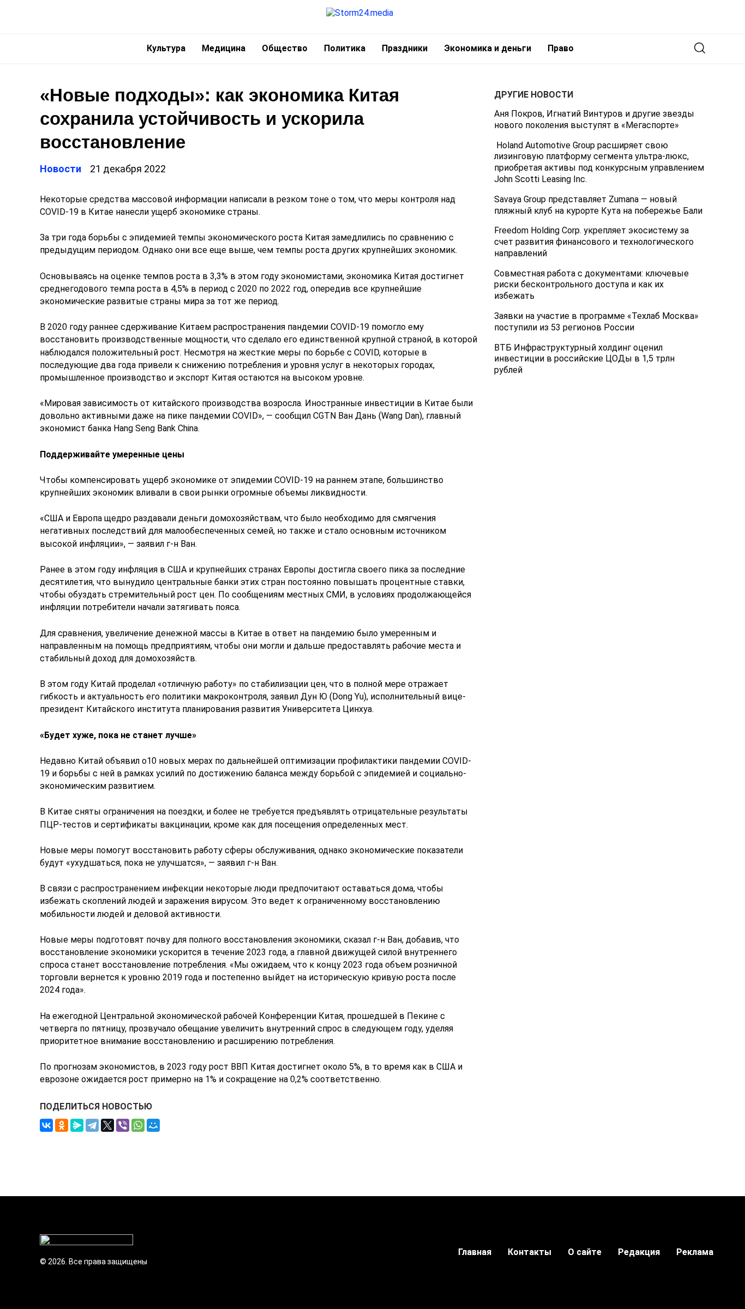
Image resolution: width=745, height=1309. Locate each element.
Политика (344, 48)
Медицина (223, 48)
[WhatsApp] (138, 1125)
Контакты (529, 1252)
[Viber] (122, 1125)
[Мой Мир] (153, 1125)
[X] (107, 1125)
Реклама (694, 1252)
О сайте (585, 1252)
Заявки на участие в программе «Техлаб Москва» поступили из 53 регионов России (596, 322)
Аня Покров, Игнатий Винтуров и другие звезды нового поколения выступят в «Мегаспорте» (594, 119)
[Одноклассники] (61, 1125)
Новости (60, 168)
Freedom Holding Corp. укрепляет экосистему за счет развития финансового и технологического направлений (594, 241)
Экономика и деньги (487, 48)
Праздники (405, 48)
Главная (474, 1252)
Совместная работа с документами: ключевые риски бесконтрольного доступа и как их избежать (591, 284)
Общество (285, 48)
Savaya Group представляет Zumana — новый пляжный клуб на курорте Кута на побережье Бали (598, 205)
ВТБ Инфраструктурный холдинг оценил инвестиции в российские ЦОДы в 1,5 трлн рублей (584, 359)
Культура (166, 48)
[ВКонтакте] (46, 1125)
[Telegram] (92, 1125)
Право (561, 48)
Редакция (639, 1252)
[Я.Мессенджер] (76, 1125)
